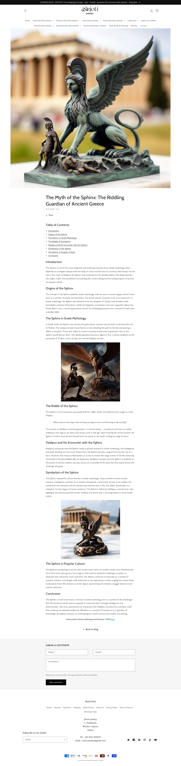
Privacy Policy (111, 707)
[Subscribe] (64, 740)
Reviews (57, 707)
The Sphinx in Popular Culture (61, 252)
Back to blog (92, 629)
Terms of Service (126, 707)
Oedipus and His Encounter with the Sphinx (68, 245)
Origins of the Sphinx (57, 234)
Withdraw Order (90, 712)
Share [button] (51, 215)
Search (49, 707)
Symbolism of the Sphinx (59, 248)
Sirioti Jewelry (87, 760)
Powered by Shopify (97, 760)
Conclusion (53, 255)
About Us (100, 707)
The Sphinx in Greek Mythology (62, 238)
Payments (67, 707)
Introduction (53, 231)
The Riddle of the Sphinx (59, 241)
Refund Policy (88, 707)
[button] (25, 10)
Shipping (77, 707)
